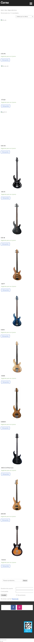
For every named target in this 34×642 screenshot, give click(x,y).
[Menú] (31, 4)
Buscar (25, 580)
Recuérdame (21, 595)
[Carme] (5, 5)
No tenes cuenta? (9, 599)
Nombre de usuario (7, 588)
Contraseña (4, 591)
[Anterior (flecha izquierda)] (0, 641)
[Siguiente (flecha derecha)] (2, 641)
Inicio (2, 10)
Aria (6, 10)
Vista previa (5, 60)
